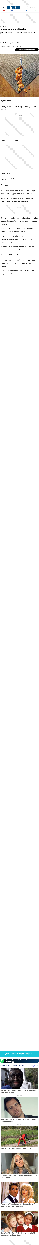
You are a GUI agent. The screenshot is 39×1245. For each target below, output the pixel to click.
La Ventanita (4, 27)
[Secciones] (3, 7)
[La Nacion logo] (13, 7)
